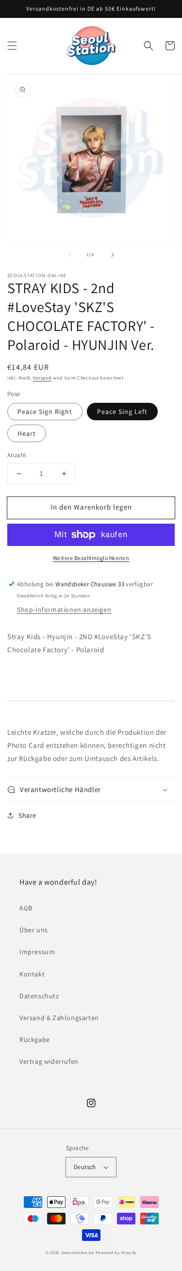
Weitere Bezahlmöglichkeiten (91, 557)
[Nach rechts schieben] (112, 254)
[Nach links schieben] (70, 254)
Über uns (33, 929)
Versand (42, 378)
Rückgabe (34, 1039)
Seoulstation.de (78, 1252)
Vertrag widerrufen (49, 1061)
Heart (26, 433)
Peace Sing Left (122, 411)
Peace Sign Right (44, 411)
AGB (26, 908)
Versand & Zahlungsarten (59, 1017)
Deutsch (85, 1167)
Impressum (37, 951)
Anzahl (16, 455)
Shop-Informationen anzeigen (64, 609)
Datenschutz (39, 995)
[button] (12, 45)
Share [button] (27, 815)
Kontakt (32, 974)
